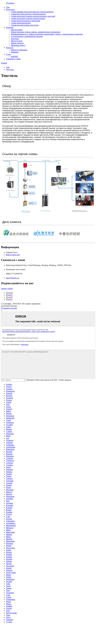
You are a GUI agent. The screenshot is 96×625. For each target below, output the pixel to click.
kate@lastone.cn (12, 278)
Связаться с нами (13, 59)
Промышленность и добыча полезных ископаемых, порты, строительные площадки (47, 34)
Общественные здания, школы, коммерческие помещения (35, 32)
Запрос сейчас (7, 288)
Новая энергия (17, 43)
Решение (10, 27)
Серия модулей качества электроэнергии (28, 14)
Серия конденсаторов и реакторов (25, 21)
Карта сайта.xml (13, 255)
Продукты (10, 9)
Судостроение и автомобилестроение (27, 36)
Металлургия (16, 41)
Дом (8, 7)
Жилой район (17, 30)
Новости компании (19, 50)
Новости (9, 48)
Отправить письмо (9, 308)
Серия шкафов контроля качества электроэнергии (32, 12)
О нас (8, 54)
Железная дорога (18, 45)
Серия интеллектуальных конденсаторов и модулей (33, 16)
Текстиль (15, 39)
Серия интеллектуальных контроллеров (28, 18)
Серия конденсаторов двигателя (24, 25)
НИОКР (14, 56)
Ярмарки (15, 52)
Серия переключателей (21, 23)
